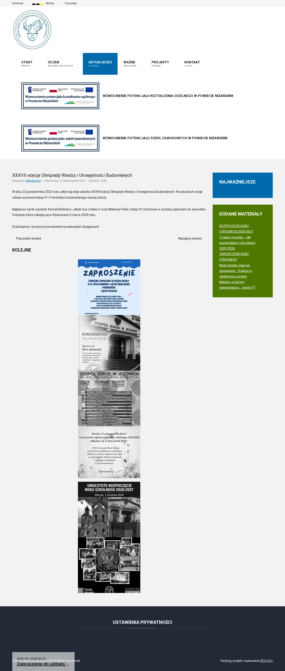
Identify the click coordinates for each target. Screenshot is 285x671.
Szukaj (266, 3)
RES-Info (266, 661)
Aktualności (33, 180)
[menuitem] (29, 64)
